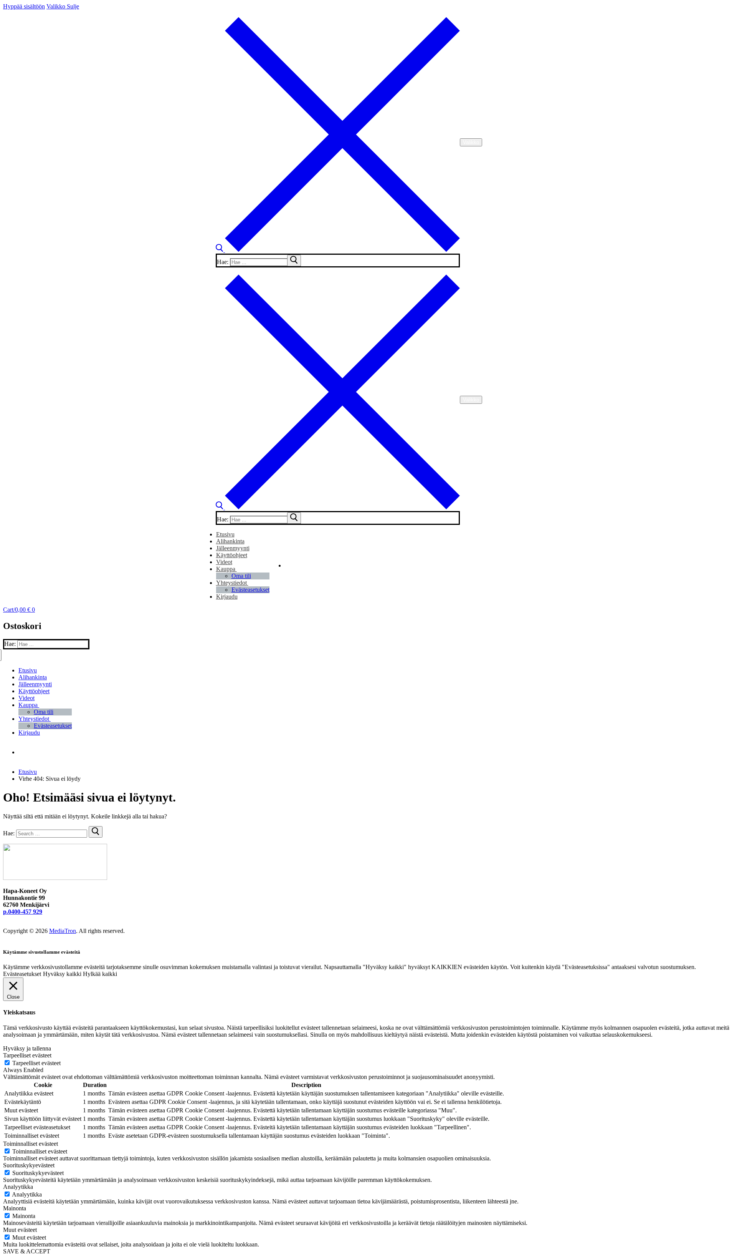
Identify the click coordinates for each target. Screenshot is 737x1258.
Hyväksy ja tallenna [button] (27, 1048)
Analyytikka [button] (18, 1186)
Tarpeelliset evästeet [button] (27, 1055)
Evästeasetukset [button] (22, 974)
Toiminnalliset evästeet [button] (30, 1143)
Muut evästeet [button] (20, 1229)
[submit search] (294, 260)
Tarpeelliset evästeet (36, 1063)
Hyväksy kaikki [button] (62, 974)
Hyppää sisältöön (24, 6)
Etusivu (27, 771)
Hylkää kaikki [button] (100, 974)
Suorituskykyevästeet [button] (29, 1165)
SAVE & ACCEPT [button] (26, 1251)
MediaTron (62, 931)
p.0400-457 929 (22, 911)
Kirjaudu (227, 596)
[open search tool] (338, 250)
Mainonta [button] (14, 1208)
